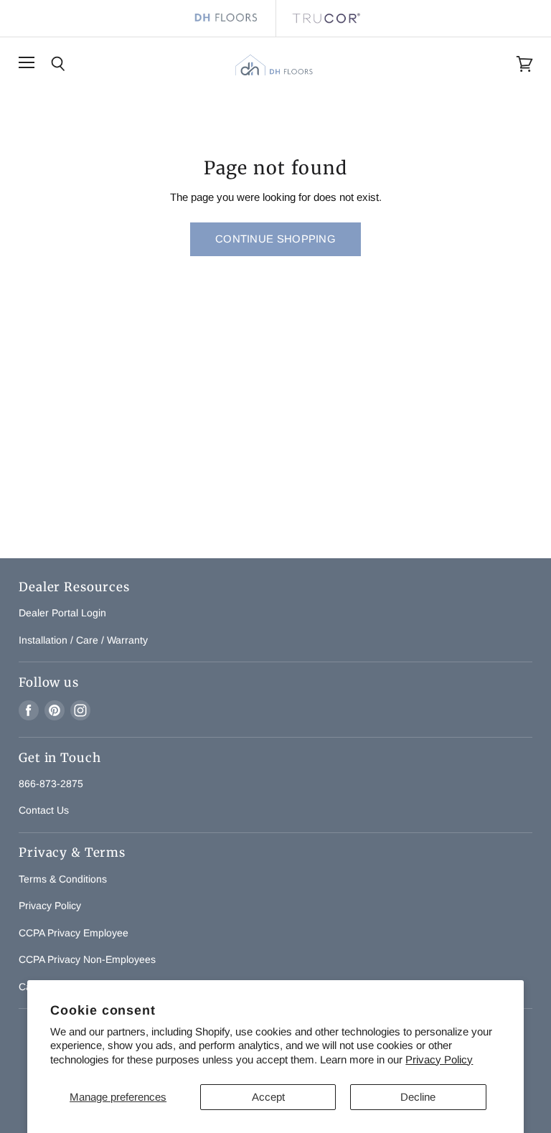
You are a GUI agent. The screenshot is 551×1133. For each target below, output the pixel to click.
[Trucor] (326, 18)
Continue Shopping (275, 239)
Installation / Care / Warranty (83, 640)
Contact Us (44, 810)
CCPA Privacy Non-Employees (87, 959)
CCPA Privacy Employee (73, 933)
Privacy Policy (439, 1059)
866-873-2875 (51, 783)
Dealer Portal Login (62, 613)
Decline (417, 1097)
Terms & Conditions (63, 879)
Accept (268, 1097)
